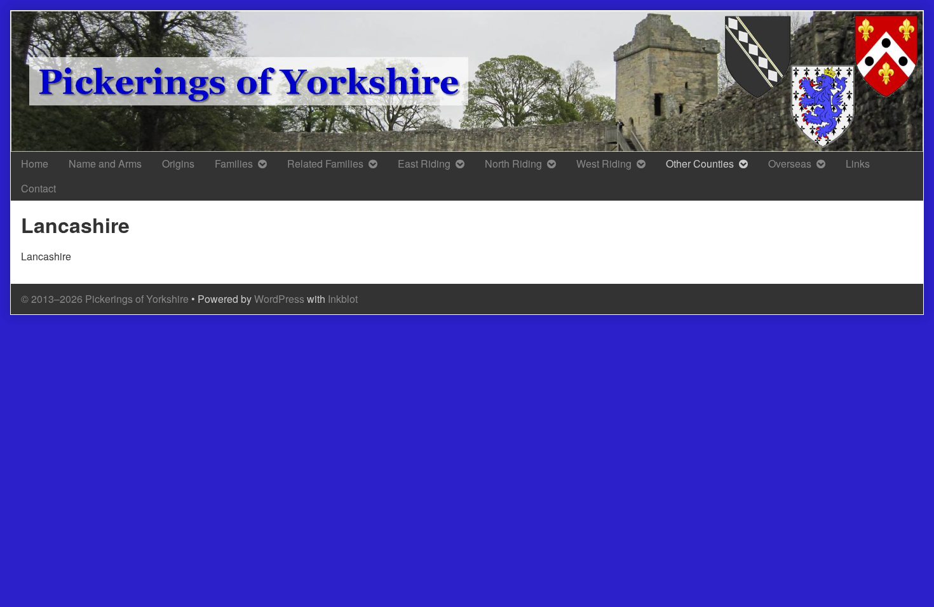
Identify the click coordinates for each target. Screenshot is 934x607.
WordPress (279, 298)
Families (234, 163)
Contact (38, 188)
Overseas (789, 163)
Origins (178, 163)
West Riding (604, 163)
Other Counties (700, 163)
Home (34, 163)
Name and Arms (105, 163)
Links (858, 163)
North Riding (513, 163)
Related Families (325, 163)
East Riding (424, 163)
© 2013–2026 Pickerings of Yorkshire (105, 298)
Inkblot (343, 298)
